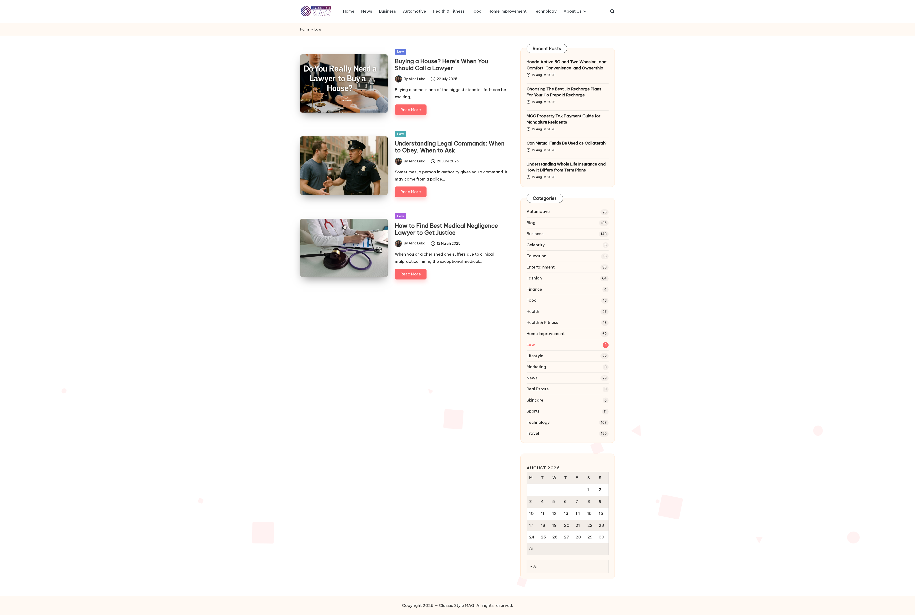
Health (533, 311)
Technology (538, 422)
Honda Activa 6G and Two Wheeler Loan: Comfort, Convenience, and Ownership (567, 65)
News (532, 378)
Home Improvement (546, 333)
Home (305, 29)
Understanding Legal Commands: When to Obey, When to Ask (449, 147)
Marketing (536, 366)
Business (535, 233)
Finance (534, 289)
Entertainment (541, 267)
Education (536, 255)
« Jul (534, 566)
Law (400, 51)
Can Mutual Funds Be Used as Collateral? (566, 143)
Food (532, 300)
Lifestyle (535, 355)
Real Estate (538, 389)
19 (554, 525)
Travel (533, 433)
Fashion (534, 278)
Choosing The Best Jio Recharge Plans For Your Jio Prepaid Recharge (564, 92)
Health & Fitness (542, 322)
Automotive (538, 211)
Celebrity (536, 245)
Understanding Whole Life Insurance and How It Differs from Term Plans (566, 167)
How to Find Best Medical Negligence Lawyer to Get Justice (446, 229)
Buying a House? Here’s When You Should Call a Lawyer (441, 64)
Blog (531, 222)
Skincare (535, 400)
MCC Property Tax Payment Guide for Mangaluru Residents (563, 119)
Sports (533, 411)
